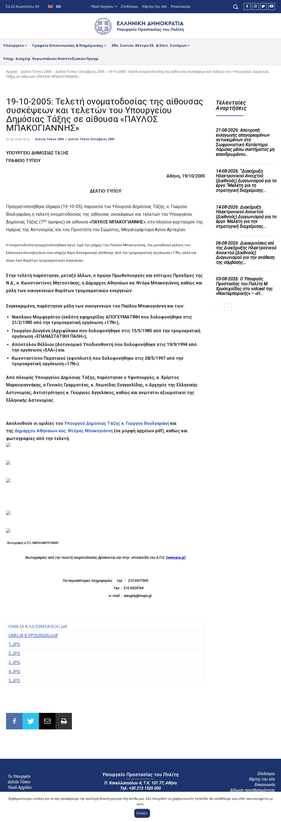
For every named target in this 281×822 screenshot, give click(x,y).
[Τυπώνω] (63, 721)
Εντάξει (142, 813)
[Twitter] (263, 6)
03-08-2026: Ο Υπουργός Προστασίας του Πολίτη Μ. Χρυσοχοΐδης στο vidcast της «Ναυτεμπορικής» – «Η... (244, 286)
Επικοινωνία (265, 784)
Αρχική (11, 71)
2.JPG (14, 653)
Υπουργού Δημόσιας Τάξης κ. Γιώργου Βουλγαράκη (117, 423)
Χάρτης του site (262, 779)
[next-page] (228, 307)
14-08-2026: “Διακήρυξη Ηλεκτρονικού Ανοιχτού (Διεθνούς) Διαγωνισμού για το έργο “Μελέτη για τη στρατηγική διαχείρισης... (246, 180)
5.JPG (14, 680)
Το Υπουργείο (19, 776)
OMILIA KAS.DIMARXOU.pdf (38, 626)
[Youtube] (271, 6)
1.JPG (14, 644)
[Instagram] (255, 6)
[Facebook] (247, 6)
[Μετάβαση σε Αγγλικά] (51, 6)
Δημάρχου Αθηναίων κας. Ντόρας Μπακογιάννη (64, 430)
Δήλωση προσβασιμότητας (252, 790)
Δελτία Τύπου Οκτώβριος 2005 (80, 71)
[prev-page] (219, 307)
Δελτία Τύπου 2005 (36, 71)
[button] (235, 6)
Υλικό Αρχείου (20, 787)
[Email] (47, 721)
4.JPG (14, 671)
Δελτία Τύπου (19, 781)
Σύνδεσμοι (266, 773)
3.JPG (14, 662)
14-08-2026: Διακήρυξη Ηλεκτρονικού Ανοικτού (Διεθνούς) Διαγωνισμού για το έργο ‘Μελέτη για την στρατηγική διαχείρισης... (246, 216)
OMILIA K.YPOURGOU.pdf (33, 635)
